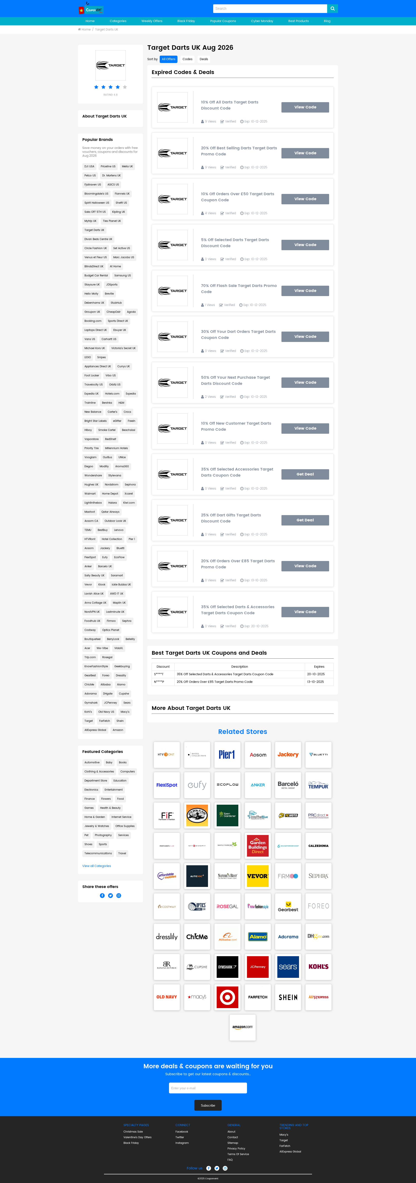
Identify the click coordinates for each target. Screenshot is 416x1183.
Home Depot (110, 494)
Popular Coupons (223, 21)
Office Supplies (125, 826)
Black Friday (186, 21)
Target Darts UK (106, 29)
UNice (122, 457)
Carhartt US (109, 339)
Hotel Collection (112, 539)
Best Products (298, 21)
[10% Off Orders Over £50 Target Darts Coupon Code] (172, 199)
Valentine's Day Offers (137, 1137)
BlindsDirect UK (93, 266)
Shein (120, 721)
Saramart (117, 576)
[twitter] (216, 1168)
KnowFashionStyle (96, 666)
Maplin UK (119, 603)
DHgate (107, 694)
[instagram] (225, 1168)
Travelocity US (93, 385)
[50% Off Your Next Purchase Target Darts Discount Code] (172, 382)
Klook (101, 585)
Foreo (105, 676)
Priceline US (108, 166)
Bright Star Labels (95, 421)
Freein (131, 421)
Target (88, 721)
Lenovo (119, 530)
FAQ (230, 1160)
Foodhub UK (92, 621)
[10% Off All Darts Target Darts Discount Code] (172, 107)
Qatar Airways (110, 512)
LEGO (87, 357)
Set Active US (121, 248)
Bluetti (120, 548)
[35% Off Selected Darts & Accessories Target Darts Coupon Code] (172, 612)
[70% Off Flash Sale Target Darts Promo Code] (172, 291)
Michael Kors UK (94, 348)
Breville (109, 294)
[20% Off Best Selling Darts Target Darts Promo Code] (172, 153)
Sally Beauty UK (94, 576)
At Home (115, 266)
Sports (103, 844)
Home (90, 21)
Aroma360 (122, 466)
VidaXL (118, 648)
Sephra (126, 621)
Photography (103, 835)
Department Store (95, 781)
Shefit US (121, 203)
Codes (187, 59)
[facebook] (208, 1168)
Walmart (90, 494)
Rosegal (107, 657)
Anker (88, 566)
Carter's (112, 412)
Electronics (91, 790)
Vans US (89, 339)
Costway (90, 630)
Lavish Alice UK (94, 594)
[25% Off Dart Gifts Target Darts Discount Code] (172, 520)
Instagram (182, 1143)
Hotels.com (112, 394)
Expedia (131, 394)
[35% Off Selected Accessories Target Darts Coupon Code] (172, 474)
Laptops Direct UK (95, 330)
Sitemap (233, 1143)
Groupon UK (92, 312)
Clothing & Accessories (99, 772)
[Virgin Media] (167, 755)
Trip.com (90, 657)
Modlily (104, 466)
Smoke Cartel (106, 430)
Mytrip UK (90, 221)
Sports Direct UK (118, 321)
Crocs (127, 412)
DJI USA (89, 166)
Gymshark (91, 703)
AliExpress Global (95, 730)
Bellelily (130, 639)
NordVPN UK (92, 612)
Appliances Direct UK (97, 366)
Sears (127, 703)
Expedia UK (91, 394)
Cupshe (124, 694)
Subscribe (208, 1105)
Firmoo (111, 621)
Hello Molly (91, 294)
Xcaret (129, 494)
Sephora (130, 485)
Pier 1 (132, 539)
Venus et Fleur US (95, 257)
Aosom (89, 548)
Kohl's (88, 712)
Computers (127, 772)
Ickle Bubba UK (121, 585)
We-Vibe (102, 648)
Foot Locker (91, 376)
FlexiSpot (90, 557)
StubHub (116, 303)
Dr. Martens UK (111, 176)
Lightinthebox (93, 503)
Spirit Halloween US (96, 203)
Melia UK (127, 166)
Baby (109, 763)
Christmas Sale (133, 1132)
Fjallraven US (92, 185)
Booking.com (92, 321)
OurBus (107, 457)
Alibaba (105, 685)
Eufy (105, 557)
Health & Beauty (110, 808)
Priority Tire (91, 448)
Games (89, 808)
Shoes (88, 844)
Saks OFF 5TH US (95, 212)
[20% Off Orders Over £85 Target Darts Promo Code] (172, 566)
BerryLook (113, 639)
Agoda (131, 312)
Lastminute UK (115, 612)
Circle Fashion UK (95, 248)
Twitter (180, 1137)
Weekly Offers (151, 21)
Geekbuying (122, 666)
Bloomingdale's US (96, 194)
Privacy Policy (236, 1149)
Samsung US (122, 276)
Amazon (118, 730)
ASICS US (113, 185)
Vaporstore (91, 439)
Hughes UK (91, 485)
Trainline (90, 403)
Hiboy (88, 430)
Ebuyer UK (119, 330)
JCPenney (110, 703)
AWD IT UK (116, 594)
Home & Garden (94, 817)
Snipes (101, 357)
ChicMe (89, 685)
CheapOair (113, 312)
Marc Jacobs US (123, 257)
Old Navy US (106, 712)
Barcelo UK (105, 566)
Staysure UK (92, 285)
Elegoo (88, 466)
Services (123, 835)
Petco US (90, 176)
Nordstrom (111, 485)
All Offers (168, 59)
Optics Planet (110, 630)
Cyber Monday (262, 21)
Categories (118, 21)
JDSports (111, 285)
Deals (204, 59)
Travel (122, 853)
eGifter (117, 421)
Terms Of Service (238, 1154)
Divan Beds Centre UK (98, 239)
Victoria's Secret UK (123, 348)
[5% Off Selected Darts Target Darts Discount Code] (172, 245)
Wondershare (93, 476)
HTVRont (89, 539)
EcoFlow (119, 557)
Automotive (91, 763)
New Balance (92, 412)
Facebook (182, 1132)
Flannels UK (122, 194)
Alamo (121, 685)
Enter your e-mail (208, 1081)
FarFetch (104, 721)
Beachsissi (128, 430)
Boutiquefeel (92, 639)
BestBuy (103, 530)
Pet (86, 835)
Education (120, 781)
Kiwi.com (129, 503)
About (231, 1132)
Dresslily (121, 676)
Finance (89, 799)
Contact (233, 1137)
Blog (327, 21)
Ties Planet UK (112, 221)
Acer (87, 648)
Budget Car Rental (96, 276)
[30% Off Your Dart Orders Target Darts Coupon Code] (172, 337)
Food (120, 799)
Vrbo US (111, 376)
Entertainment (114, 790)
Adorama (90, 694)
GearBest (90, 676)
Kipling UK (118, 212)
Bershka (107, 403)
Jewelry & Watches (96, 826)
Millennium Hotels (116, 448)
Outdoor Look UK (115, 521)
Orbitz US (114, 385)
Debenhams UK (94, 303)
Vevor (88, 585)
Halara (112, 503)
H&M (121, 403)
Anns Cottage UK (95, 603)
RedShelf (110, 439)
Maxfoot (89, 512)
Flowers (106, 799)
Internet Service (121, 817)
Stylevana (114, 476)
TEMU (87, 530)
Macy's (125, 712)
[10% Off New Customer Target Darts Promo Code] (172, 428)
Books (123, 763)
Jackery (105, 548)
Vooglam (90, 457)
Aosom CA (91, 521)
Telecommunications (98, 853)
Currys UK (123, 366)
